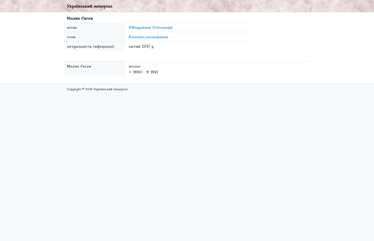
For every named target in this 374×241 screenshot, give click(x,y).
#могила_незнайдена (148, 37)
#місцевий (162, 27)
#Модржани (140, 27)
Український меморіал (89, 6)
